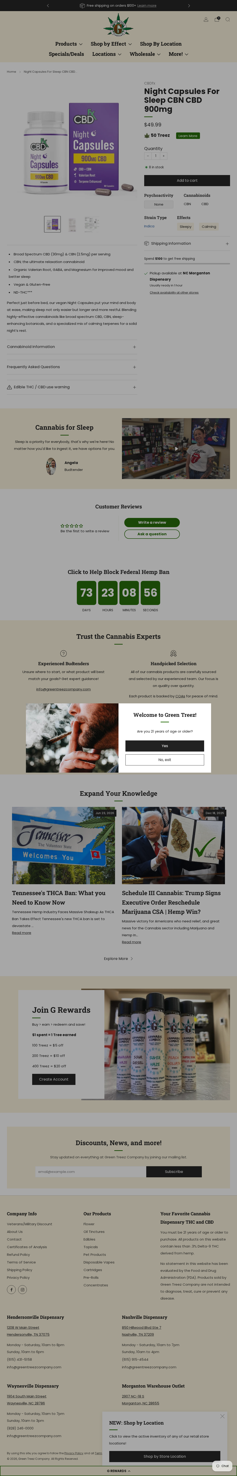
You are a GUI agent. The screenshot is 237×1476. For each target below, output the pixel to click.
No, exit (164, 759)
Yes (165, 746)
